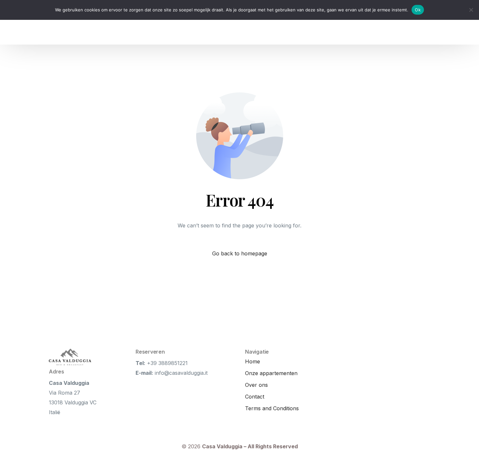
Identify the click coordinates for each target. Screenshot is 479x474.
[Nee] (471, 10)
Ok (418, 9)
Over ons (256, 385)
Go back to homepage (239, 253)
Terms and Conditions (272, 408)
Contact (254, 396)
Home (252, 361)
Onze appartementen (271, 373)
